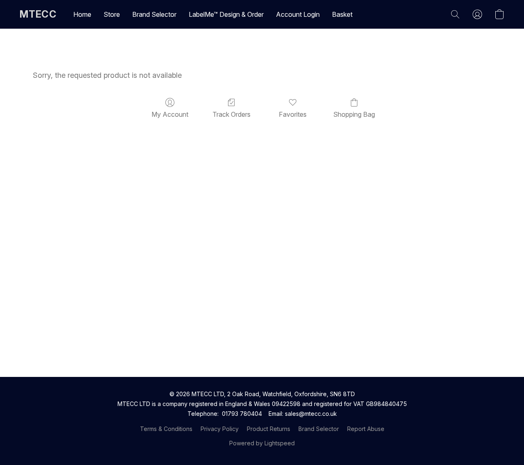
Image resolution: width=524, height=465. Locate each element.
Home (82, 14)
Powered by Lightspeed (262, 443)
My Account (169, 114)
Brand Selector (154, 14)
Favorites (293, 114)
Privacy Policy (220, 428)
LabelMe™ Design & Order (226, 14)
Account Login (298, 14)
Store (112, 14)
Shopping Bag (354, 114)
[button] (38, 14)
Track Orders (231, 114)
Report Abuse (365, 428)
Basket (342, 14)
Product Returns (268, 428)
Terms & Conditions (166, 428)
